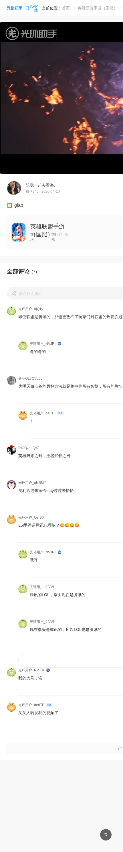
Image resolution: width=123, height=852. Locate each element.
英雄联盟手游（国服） (98, 8)
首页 (66, 8)
